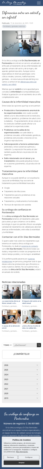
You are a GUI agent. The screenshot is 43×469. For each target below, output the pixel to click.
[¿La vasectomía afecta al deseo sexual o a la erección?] (11, 292)
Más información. (22, 452)
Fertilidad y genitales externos (14, 26)
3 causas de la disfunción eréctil (11, 327)
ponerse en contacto (30, 246)
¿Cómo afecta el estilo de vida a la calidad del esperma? (31, 327)
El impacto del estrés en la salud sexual (31, 302)
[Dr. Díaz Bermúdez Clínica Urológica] (14, 3)
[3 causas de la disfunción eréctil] (11, 317)
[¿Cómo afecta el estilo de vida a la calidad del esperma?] (31, 317)
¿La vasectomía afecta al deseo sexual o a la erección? (11, 302)
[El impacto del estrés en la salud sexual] (31, 292)
